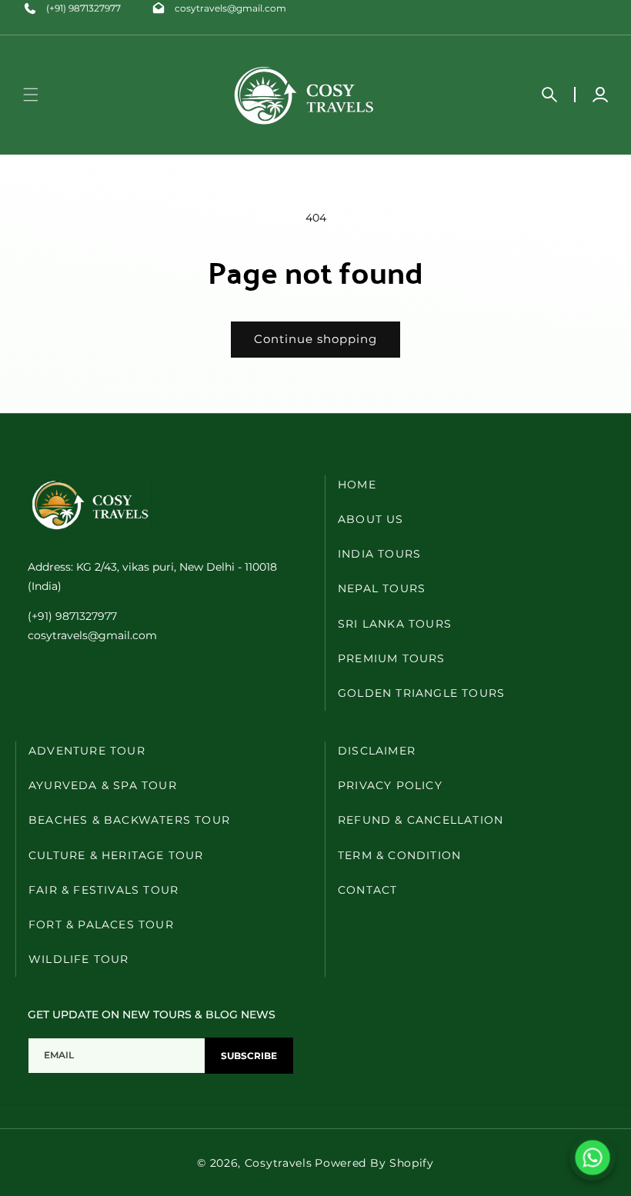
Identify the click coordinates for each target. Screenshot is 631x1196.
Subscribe (249, 1055)
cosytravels (278, 1163)
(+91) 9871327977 (83, 8)
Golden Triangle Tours (421, 693)
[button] (30, 94)
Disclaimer (377, 751)
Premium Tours (392, 658)
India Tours (379, 554)
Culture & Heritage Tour (116, 855)
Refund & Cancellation (420, 820)
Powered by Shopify (374, 1163)
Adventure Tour (86, 751)
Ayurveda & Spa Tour (102, 785)
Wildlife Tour (78, 959)
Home (357, 484)
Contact (367, 890)
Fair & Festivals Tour (103, 890)
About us (371, 519)
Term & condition (399, 855)
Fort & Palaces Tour (101, 924)
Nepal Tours (382, 588)
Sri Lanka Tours (395, 624)
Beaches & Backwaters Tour (129, 820)
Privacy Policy (390, 785)
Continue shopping (315, 338)
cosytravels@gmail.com (230, 8)
